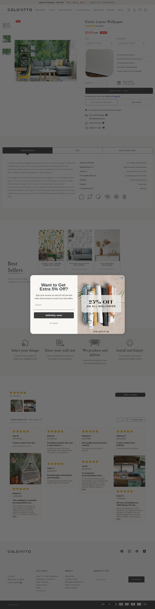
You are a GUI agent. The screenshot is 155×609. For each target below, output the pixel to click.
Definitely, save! (54, 315)
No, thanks (54, 323)
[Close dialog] (122, 277)
